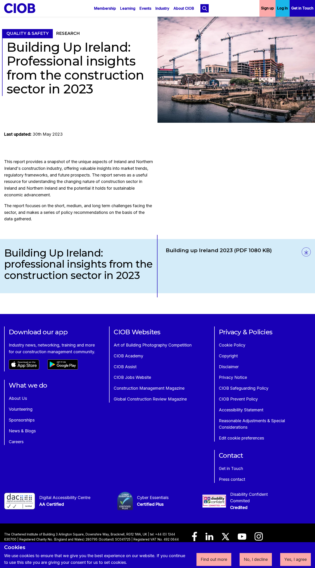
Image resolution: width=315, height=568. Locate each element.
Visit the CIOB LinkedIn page (209, 538)
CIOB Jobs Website (132, 377)
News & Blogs (22, 430)
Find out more (214, 559)
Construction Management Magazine (149, 388)
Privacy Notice (233, 377)
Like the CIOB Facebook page (194, 538)
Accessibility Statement (241, 409)
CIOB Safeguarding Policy (243, 388)
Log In (282, 8)
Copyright (228, 355)
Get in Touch (302, 8)
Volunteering (21, 409)
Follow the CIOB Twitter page (225, 539)
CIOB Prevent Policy (238, 399)
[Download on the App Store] (24, 368)
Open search (204, 8)
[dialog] (157, 555)
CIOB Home (23, 8)
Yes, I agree (295, 559)
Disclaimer (229, 366)
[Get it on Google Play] (63, 368)
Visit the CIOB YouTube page (242, 538)
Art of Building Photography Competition (153, 345)
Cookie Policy (232, 345)
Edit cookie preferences (241, 438)
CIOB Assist (125, 366)
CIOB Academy (128, 355)
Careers (16, 441)
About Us (18, 398)
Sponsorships (22, 420)
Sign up (267, 8)
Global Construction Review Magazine (150, 399)
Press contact (232, 479)
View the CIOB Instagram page (258, 538)
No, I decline (256, 559)
